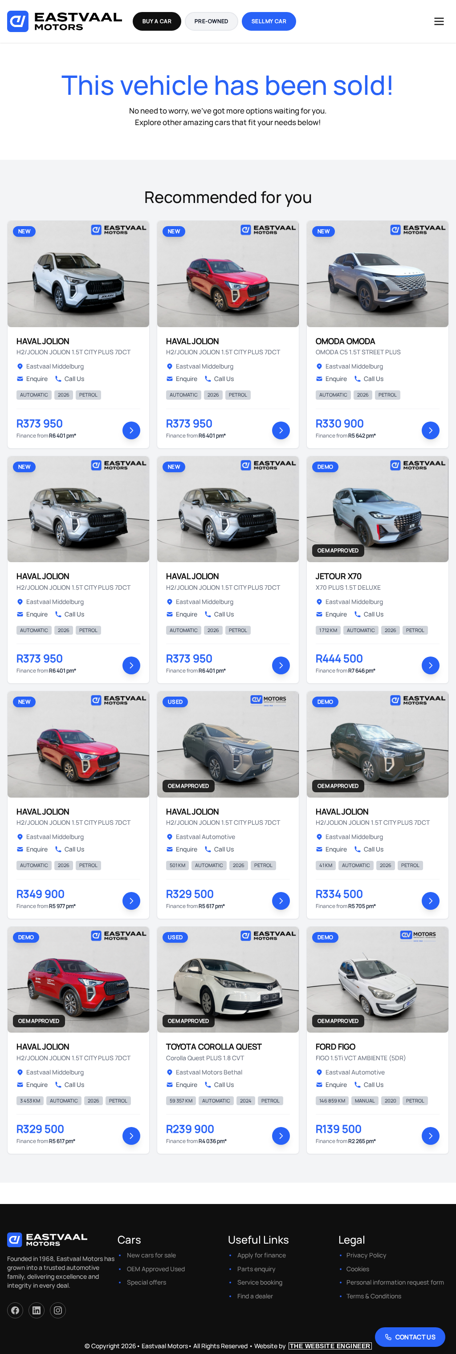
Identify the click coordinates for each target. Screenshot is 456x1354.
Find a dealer (255, 1296)
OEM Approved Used (156, 1269)
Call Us (74, 378)
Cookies (357, 1269)
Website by (312, 1346)
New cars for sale (151, 1255)
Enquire (37, 378)
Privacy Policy (366, 1255)
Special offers (146, 1282)
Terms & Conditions (373, 1296)
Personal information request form (395, 1282)
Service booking (259, 1282)
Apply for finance (261, 1255)
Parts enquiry (256, 1269)
